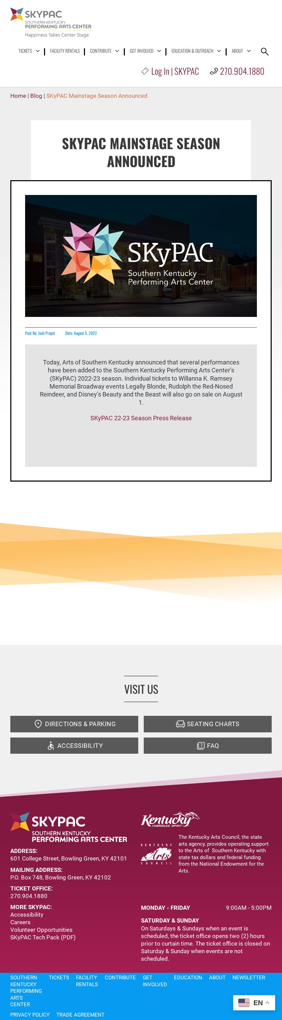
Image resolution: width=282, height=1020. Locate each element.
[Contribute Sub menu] (117, 51)
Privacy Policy (30, 1015)
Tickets (25, 51)
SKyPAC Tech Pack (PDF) (43, 937)
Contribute (100, 51)
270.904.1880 (242, 70)
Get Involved (141, 51)
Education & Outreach (192, 51)
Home (18, 95)
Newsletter (248, 978)
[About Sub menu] (249, 51)
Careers (20, 922)
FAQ (213, 745)
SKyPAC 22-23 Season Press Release (141, 418)
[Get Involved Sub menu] (159, 51)
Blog (36, 95)
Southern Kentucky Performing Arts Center (26, 991)
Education (188, 978)
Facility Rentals (65, 51)
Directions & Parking (80, 724)
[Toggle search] (265, 52)
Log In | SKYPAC (175, 70)
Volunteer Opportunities (41, 929)
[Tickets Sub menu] (37, 51)
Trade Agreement (80, 1015)
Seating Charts (213, 724)
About (237, 51)
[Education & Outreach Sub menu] (219, 51)
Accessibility (80, 745)
